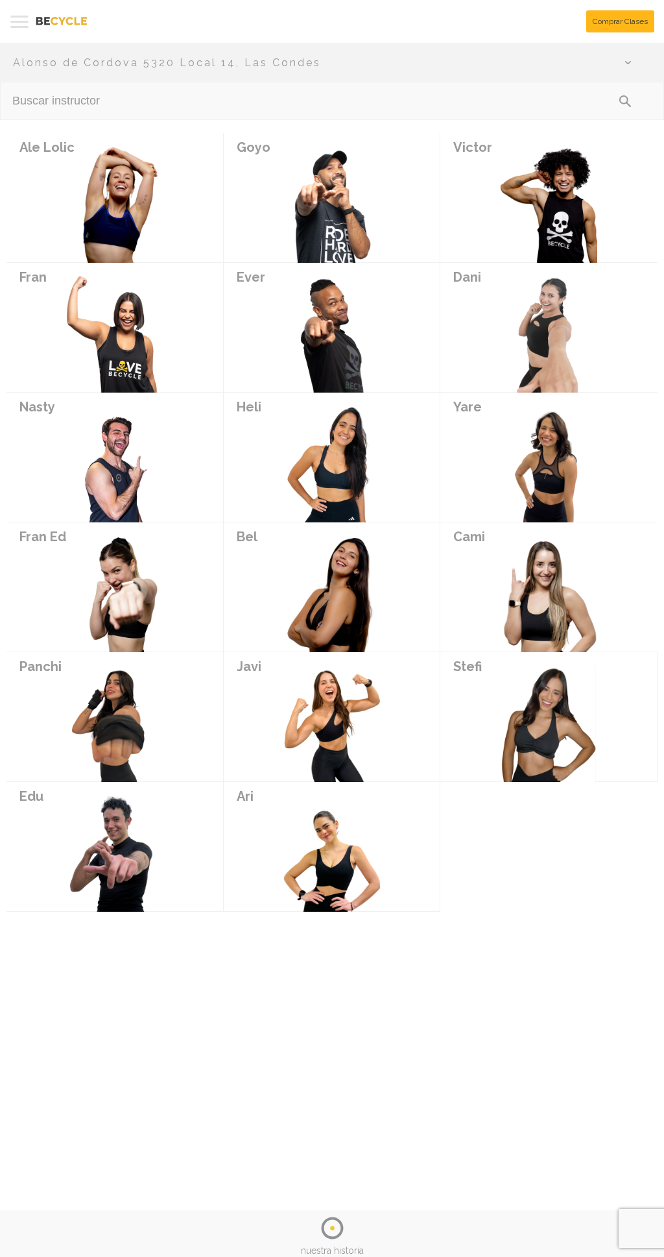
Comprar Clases (620, 21)
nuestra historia (332, 1250)
